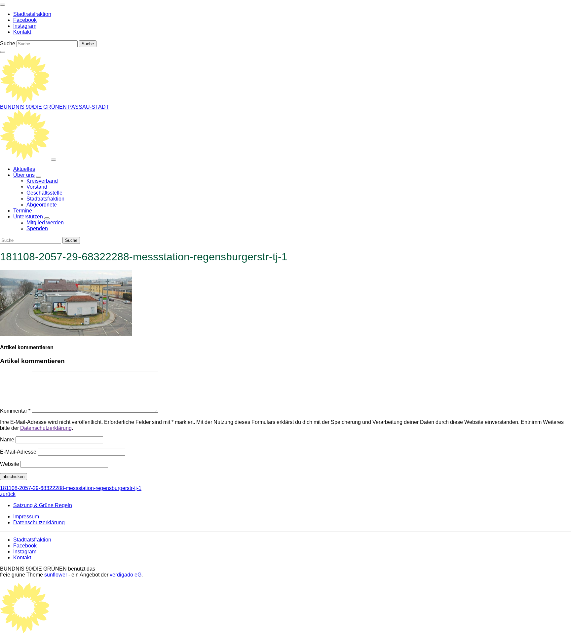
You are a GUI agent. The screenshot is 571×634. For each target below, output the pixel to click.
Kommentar (15, 411)
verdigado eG (125, 575)
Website (9, 464)
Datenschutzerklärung (46, 428)
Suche (7, 43)
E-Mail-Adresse (18, 452)
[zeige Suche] (2, 52)
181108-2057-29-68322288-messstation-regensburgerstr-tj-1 (70, 491)
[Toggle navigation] (2, 5)
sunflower (55, 575)
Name (7, 439)
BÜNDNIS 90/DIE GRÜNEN (34, 107)
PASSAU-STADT (88, 107)
